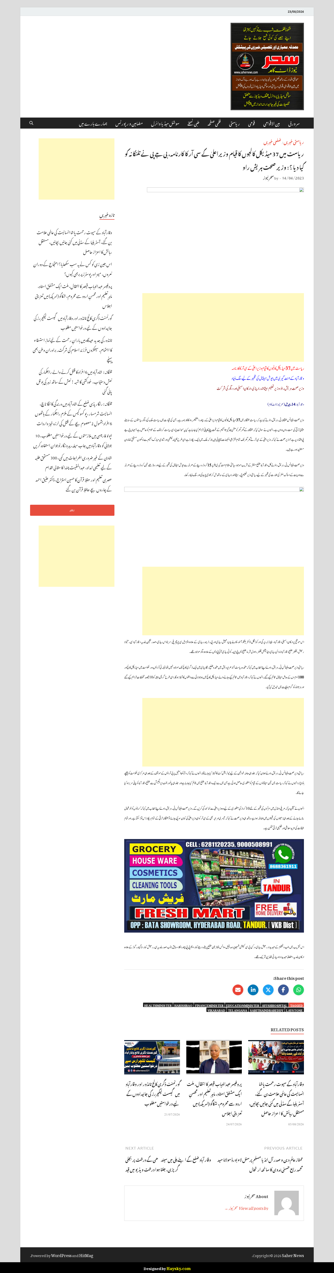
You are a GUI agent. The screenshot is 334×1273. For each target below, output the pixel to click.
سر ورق (294, 123)
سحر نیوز (268, 177)
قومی (251, 123)
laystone (294, 1010)
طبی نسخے (193, 123)
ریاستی (234, 123)
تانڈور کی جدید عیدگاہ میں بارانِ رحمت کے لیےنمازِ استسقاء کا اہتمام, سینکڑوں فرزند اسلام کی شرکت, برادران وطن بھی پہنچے (72, 349)
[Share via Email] (238, 990)
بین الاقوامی (271, 123)
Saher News (293, 1255)
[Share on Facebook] (283, 990)
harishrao (183, 1005)
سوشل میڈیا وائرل (165, 123)
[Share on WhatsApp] (298, 990)
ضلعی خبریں (272, 141)
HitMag (86, 1255)
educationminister (242, 1005)
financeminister (209, 1005)
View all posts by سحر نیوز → (246, 1207)
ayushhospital (274, 1005)
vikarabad (216, 1010)
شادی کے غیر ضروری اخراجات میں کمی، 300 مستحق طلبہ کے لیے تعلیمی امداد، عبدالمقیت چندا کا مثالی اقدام (73, 462)
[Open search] (31, 123)
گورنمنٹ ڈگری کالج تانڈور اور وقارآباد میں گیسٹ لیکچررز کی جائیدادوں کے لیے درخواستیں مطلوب (153, 1093)
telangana (237, 1010)
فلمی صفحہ (214, 123)
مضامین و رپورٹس (129, 123)
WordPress (61, 1255)
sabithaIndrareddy (266, 1010)
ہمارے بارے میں (93, 123)
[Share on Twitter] (268, 990)
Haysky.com (179, 1268)
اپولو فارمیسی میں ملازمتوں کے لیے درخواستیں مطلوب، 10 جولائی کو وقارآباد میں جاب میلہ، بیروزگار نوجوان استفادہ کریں (72, 440)
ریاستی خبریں (294, 141)
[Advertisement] (223, 327)
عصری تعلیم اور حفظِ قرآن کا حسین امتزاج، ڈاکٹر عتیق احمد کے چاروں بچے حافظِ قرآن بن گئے (73, 484)
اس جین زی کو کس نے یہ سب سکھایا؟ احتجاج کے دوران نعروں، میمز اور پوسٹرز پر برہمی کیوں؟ (72, 268)
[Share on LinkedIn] (253, 990)
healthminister (158, 1005)
